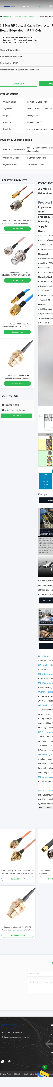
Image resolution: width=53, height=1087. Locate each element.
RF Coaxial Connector (27, 16)
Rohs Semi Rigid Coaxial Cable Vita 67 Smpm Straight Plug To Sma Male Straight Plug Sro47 (17, 223)
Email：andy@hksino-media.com (17, 1037)
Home (26, 6)
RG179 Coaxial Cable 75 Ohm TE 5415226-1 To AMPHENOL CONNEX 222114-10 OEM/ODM (16, 275)
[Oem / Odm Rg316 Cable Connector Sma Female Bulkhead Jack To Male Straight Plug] (17, 849)
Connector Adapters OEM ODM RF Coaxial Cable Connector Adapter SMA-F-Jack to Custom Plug (17, 378)
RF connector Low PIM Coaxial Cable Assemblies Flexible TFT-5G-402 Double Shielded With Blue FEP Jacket (17, 326)
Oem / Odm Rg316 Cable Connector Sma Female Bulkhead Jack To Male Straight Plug (17, 872)
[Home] (10, 6)
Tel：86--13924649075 (13, 1033)
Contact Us (17, 84)
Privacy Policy (5, 1074)
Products (39, 6)
